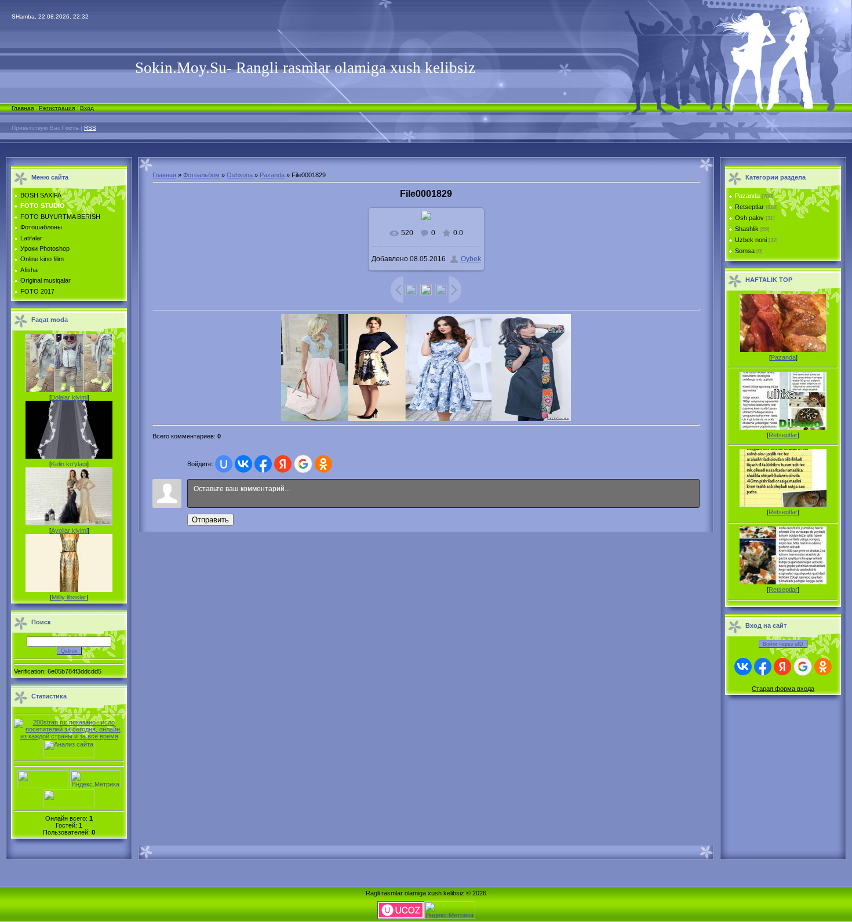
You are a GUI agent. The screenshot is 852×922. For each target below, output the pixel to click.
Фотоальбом (201, 174)
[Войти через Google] (303, 464)
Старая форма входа (783, 688)
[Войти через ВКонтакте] (243, 464)
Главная (23, 108)
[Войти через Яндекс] (283, 464)
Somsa (745, 250)
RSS (90, 128)
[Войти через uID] (223, 464)
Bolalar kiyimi (69, 397)
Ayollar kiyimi (69, 530)
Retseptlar (749, 206)
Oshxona (240, 174)
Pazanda (272, 174)
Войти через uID (783, 644)
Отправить (210, 519)
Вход (87, 108)
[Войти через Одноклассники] (323, 464)
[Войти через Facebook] (263, 464)
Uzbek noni (751, 239)
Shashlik (747, 228)
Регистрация (57, 108)
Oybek (471, 259)
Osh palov (749, 217)
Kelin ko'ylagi (69, 463)
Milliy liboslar (69, 597)
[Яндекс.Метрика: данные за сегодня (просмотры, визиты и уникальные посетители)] (95, 779)
